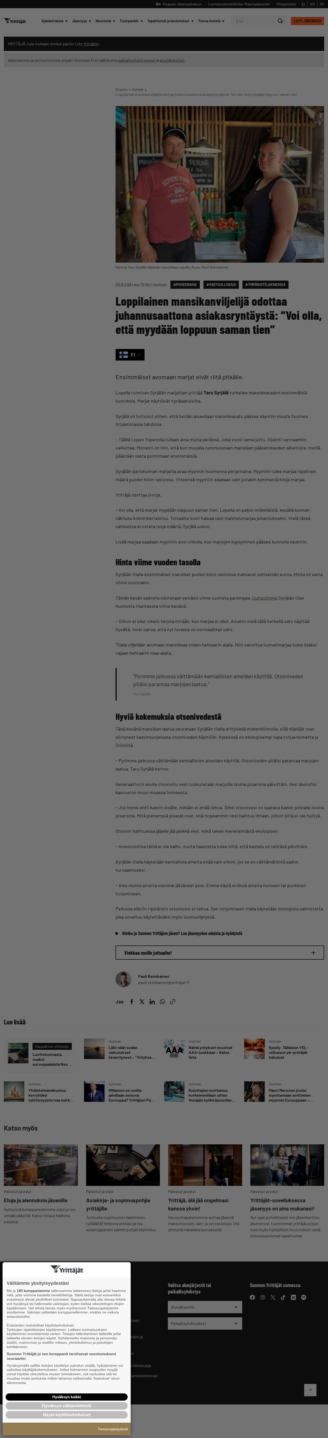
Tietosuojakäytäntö (113, 1429)
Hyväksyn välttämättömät (66, 1406)
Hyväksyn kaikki (66, 1397)
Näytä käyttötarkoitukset (66, 1415)
